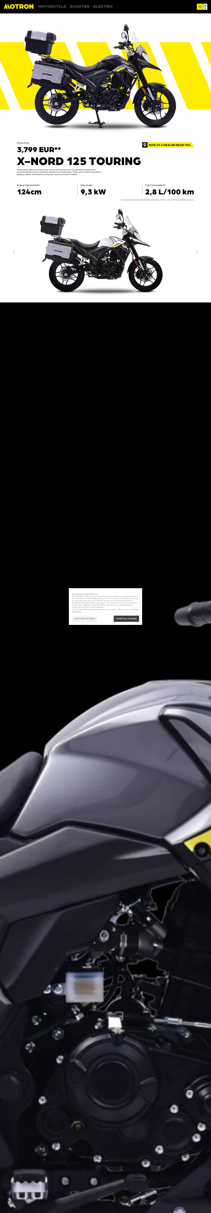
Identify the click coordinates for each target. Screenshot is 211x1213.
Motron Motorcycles (19, 7)
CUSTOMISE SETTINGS (84, 619)
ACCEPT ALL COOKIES (126, 619)
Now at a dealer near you (169, 144)
